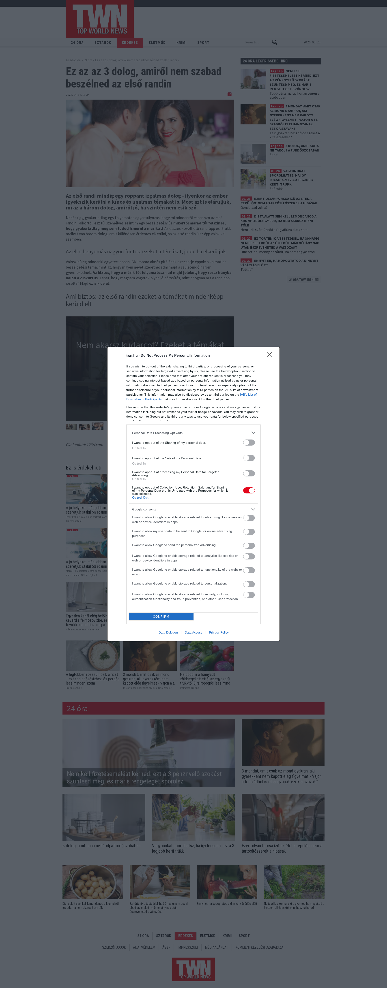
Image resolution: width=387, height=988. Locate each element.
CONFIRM (161, 616)
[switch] (249, 443)
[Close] (271, 356)
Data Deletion (168, 632)
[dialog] (193, 494)
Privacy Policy (219, 632)
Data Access (193, 632)
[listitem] (193, 432)
